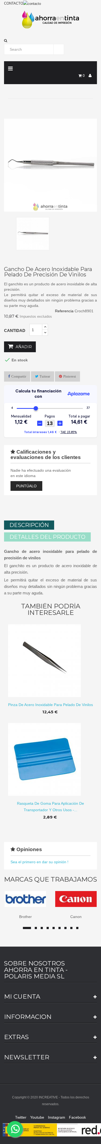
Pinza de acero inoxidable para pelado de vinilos (50, 705)
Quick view (50, 656)
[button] (50, 40)
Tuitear (45, 376)
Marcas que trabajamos (50, 879)
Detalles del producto (47, 537)
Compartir (18, 376)
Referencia (64, 311)
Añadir (23, 346)
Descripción (29, 525)
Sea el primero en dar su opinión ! (39, 862)
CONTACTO (13, 3)
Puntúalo (26, 486)
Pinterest (69, 376)
